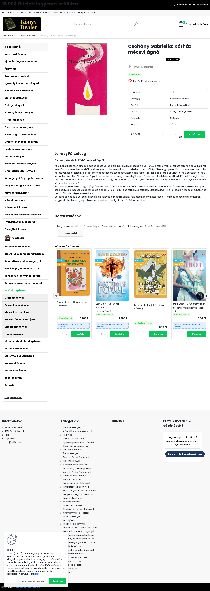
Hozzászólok (70, 233)
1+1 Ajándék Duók (86, 12)
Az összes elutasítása (33, 581)
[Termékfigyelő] (168, 67)
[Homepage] (3, 13)
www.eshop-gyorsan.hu (27, 587)
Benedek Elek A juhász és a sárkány (149, 307)
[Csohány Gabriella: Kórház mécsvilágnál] (87, 79)
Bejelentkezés (184, 4)
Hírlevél (58, 12)
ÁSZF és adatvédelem (40, 12)
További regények (26, 35)
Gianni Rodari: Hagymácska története (72, 304)
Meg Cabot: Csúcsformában (189, 303)
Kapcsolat (69, 12)
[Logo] (21, 24)
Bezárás (58, 581)
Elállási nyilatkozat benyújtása (185, 454)
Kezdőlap (8, 35)
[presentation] (56, 296)
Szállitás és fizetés (16, 12)
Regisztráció (202, 4)
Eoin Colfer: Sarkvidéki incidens (108, 305)
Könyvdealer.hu (13, 397)
